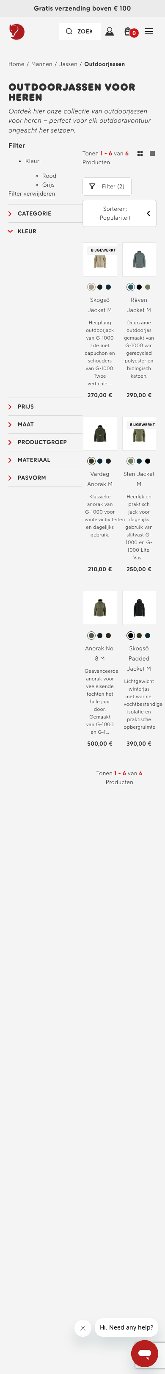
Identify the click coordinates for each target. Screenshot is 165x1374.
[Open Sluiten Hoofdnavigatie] (149, 31)
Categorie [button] (35, 213)
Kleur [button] (27, 231)
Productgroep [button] (42, 442)
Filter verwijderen (31, 193)
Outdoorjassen (104, 64)
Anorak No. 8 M (100, 653)
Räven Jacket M (139, 305)
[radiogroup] (100, 287)
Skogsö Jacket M (100, 305)
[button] (129, 31)
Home (16, 64)
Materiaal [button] (34, 460)
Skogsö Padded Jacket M (139, 658)
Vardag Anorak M (100, 479)
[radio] (91, 287)
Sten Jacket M (139, 479)
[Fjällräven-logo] (32, 31)
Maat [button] (26, 424)
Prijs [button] (26, 406)
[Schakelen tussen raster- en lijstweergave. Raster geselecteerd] (146, 154)
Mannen (41, 64)
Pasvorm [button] (32, 477)
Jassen (68, 64)
